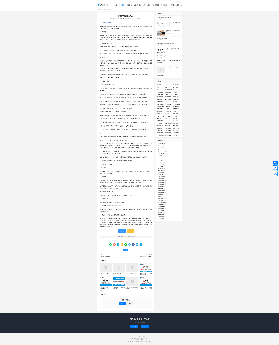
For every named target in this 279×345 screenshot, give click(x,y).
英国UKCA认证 (160, 116)
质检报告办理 (176, 85)
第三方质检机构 (160, 104)
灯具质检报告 (168, 132)
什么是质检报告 (160, 106)
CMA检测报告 (161, 149)
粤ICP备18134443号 (139, 339)
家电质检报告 (176, 125)
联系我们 (134, 326)
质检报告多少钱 (168, 97)
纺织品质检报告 (161, 206)
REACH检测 (175, 118)
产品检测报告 (160, 108)
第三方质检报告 (168, 99)
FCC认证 (167, 101)
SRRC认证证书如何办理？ (146, 256)
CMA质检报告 (168, 104)
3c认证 (159, 145)
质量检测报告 (168, 92)
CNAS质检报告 (176, 104)
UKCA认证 (159, 113)
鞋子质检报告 (176, 123)
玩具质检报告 (160, 111)
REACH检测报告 (160, 125)
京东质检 (175, 101)
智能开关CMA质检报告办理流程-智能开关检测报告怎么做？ (106, 288)
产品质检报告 (160, 92)
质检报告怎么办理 (176, 99)
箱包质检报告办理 (117, 273)
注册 (130, 303)
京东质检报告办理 (160, 130)
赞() (138, 18)
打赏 (130, 231)
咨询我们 (144, 326)
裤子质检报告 (161, 210)
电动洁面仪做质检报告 (105, 256)
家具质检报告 (161, 182)
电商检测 (167, 113)
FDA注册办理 (176, 135)
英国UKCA (175, 113)
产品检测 (175, 92)
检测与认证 (160, 194)
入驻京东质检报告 (160, 135)
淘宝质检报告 (165, 5)
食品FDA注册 (168, 130)
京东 (158, 89)
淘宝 (174, 89)
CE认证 (166, 94)
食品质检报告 (161, 217)
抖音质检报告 (168, 128)
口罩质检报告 (160, 132)
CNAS (166, 85)
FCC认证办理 (168, 111)
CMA (158, 87)
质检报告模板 (176, 106)
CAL (166, 118)
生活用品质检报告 (162, 202)
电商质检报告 (176, 97)
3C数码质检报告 (162, 143)
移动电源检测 (160, 128)
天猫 (166, 87)
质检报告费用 (160, 97)
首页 (116, 5)
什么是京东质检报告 (176, 132)
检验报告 (175, 94)
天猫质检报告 (155, 5)
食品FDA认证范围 (104, 273)
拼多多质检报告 (174, 5)
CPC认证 (175, 116)
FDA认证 (160, 162)
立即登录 (122, 303)
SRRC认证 (167, 116)
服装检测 (159, 118)
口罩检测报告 (137, 5)
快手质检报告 (161, 186)
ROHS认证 (160, 166)
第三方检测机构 (168, 89)
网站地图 (144, 336)
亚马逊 (174, 111)
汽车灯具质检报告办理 (131, 273)
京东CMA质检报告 (176, 128)
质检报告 (101, 5)
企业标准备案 (168, 135)
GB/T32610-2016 (176, 120)
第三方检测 (175, 87)
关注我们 (179, 2)
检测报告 (129, 5)
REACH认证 (167, 125)
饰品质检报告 (161, 219)
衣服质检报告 (161, 208)
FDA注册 (167, 108)
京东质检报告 (146, 5)
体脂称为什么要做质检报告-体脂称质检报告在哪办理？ (146, 288)
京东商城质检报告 (168, 123)
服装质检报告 (160, 99)
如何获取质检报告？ (126, 16)
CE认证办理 (167, 106)
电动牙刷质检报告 (176, 130)
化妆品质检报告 (161, 176)
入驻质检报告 (160, 123)
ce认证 (159, 147)
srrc (166, 120)
